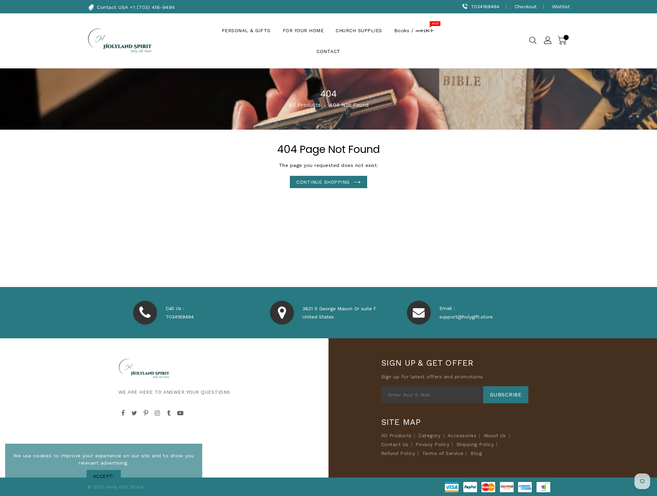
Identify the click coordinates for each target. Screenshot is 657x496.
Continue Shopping (323, 182)
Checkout (526, 6)
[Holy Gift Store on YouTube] (180, 412)
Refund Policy (398, 453)
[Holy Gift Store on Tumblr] (169, 412)
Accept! (104, 476)
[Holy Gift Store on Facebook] (123, 412)
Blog (476, 453)
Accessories (462, 435)
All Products (304, 105)
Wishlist (561, 6)
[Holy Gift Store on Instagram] (157, 412)
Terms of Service (443, 453)
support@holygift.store (466, 316)
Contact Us (395, 444)
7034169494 (485, 6)
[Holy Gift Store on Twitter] (134, 412)
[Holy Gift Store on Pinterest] (146, 412)
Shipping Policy (475, 444)
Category (429, 435)
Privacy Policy (432, 444)
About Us (495, 435)
